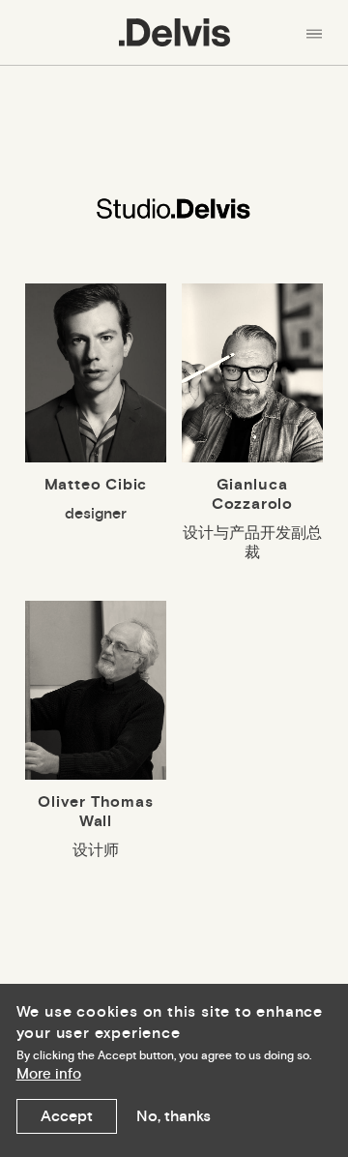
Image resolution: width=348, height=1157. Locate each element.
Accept (67, 1116)
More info (48, 1074)
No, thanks (173, 1116)
